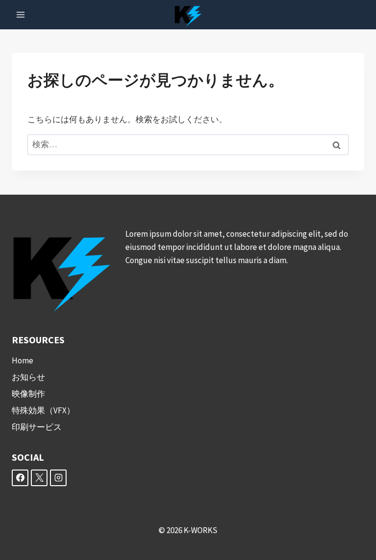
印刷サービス (37, 427)
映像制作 (28, 393)
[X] (39, 478)
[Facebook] (20, 478)
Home (22, 360)
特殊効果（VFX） (43, 410)
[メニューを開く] (21, 14)
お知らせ (28, 377)
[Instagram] (58, 478)
